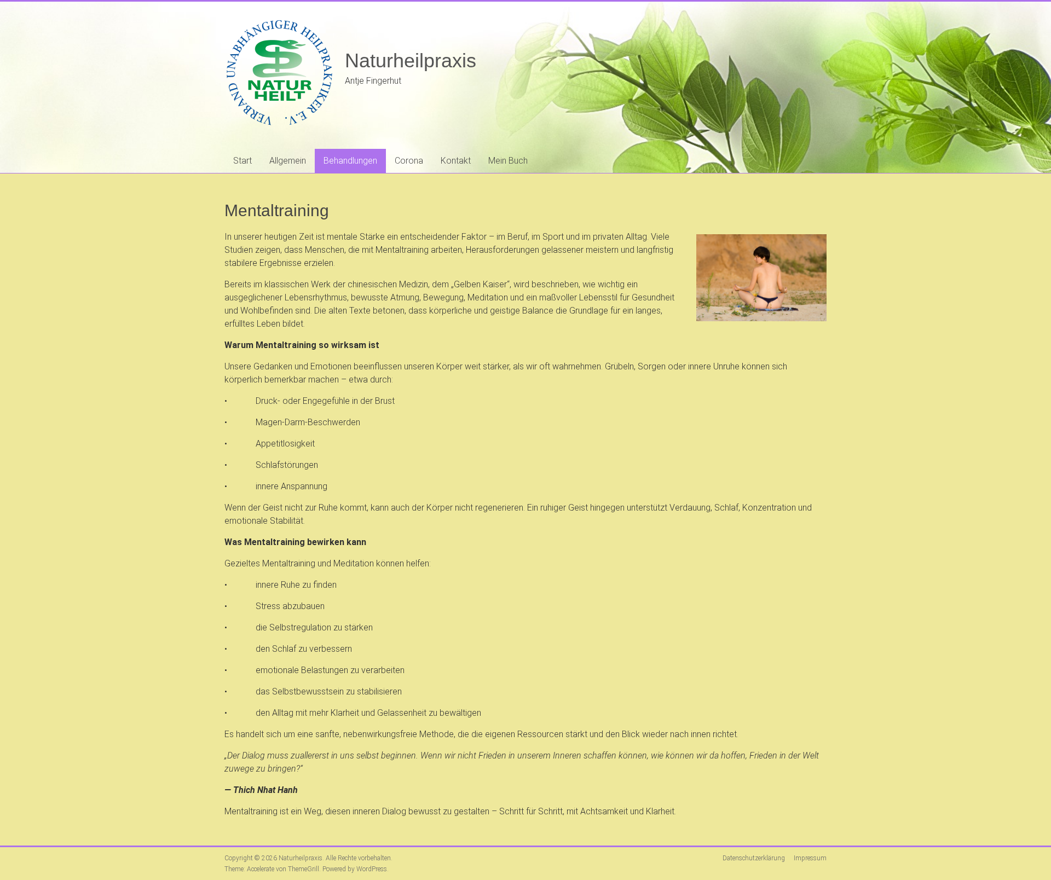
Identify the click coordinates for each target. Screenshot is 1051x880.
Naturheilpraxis (410, 60)
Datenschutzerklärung (754, 858)
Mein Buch (508, 160)
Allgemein (287, 160)
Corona (409, 160)
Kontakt (456, 160)
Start (242, 160)
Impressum (810, 858)
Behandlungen (350, 160)
